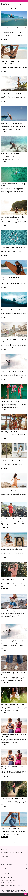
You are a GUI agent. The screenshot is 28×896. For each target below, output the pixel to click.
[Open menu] (26, 4)
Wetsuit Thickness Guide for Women (12, 309)
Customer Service (6, 864)
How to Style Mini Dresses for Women (13, 519)
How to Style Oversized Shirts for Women (13, 704)
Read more (4, 39)
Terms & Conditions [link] (13, 880)
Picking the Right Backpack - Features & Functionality (13, 735)
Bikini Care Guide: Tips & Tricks (11, 401)
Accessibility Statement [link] (17, 885)
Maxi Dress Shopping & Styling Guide (13, 460)
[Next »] (12, 843)
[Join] (25, 857)
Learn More (7, 894)
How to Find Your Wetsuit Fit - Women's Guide (13, 340)
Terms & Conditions (17, 858)
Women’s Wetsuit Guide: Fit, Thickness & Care (13, 29)
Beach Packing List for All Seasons (11, 549)
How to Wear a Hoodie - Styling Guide (13, 579)
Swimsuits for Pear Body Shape (10, 153)
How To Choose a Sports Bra (10, 829)
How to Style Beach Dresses (9, 432)
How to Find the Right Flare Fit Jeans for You (13, 673)
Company (3, 868)
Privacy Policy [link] (4, 880)
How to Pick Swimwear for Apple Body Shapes (13, 184)
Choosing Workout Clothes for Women (13, 798)
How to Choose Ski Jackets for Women (13, 371)
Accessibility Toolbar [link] (6, 887)
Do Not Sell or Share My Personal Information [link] (12, 882)
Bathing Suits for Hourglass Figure (11, 93)
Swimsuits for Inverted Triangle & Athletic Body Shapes (11, 62)
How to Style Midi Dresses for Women (12, 490)
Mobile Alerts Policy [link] (6, 885)
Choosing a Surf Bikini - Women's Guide (13, 247)
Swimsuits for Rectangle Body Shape (12, 123)
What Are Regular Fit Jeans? (9, 611)
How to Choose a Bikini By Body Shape (13, 217)
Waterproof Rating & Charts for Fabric (13, 641)
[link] (1, 877)
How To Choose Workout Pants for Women (12, 767)
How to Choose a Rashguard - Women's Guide (13, 278)
